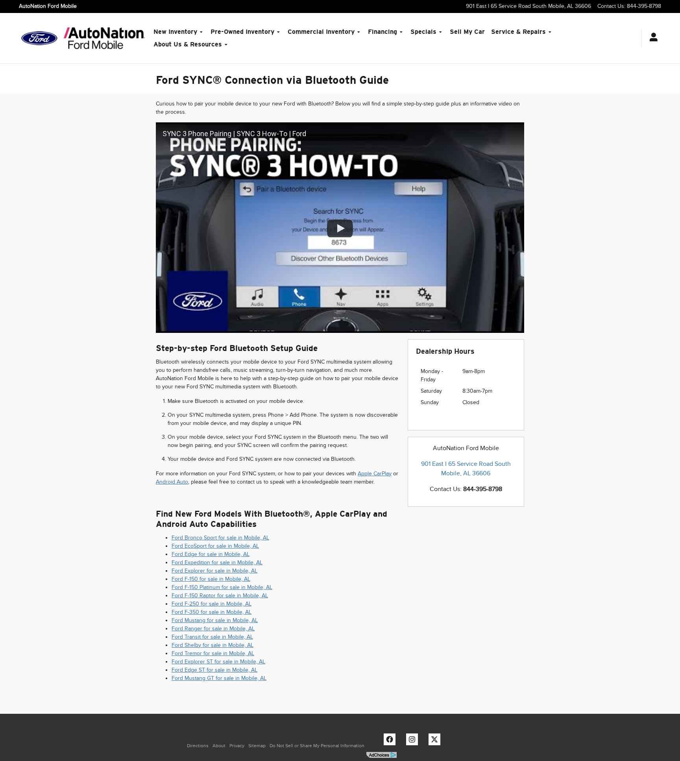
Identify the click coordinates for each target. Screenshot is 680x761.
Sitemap (257, 745)
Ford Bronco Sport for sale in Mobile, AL (220, 538)
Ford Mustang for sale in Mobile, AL (215, 620)
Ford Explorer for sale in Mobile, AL (214, 571)
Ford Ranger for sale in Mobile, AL (213, 629)
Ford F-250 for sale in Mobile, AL (211, 604)
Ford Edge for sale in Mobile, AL (210, 554)
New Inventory (175, 31)
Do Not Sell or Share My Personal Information (317, 745)
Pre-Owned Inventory (242, 31)
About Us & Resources (187, 44)
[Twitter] (436, 741)
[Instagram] (414, 741)
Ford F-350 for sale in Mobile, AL (211, 612)
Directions (198, 745)
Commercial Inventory (321, 31)
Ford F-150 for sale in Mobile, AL (211, 579)
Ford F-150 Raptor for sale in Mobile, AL (220, 595)
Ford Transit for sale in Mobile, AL (212, 637)
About (219, 745)
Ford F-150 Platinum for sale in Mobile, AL (222, 587)
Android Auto (172, 482)
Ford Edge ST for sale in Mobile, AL (214, 670)
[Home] (39, 38)
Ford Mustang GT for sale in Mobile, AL (219, 678)
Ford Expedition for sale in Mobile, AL (217, 562)
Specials (423, 31)
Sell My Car (467, 31)
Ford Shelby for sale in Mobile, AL (212, 645)
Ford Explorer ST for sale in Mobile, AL (218, 662)
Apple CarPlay (375, 474)
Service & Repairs (518, 31)
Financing (382, 31)
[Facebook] (391, 741)
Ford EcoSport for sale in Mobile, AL (215, 546)
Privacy (236, 745)
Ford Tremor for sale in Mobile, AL (213, 653)
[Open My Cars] (651, 38)
